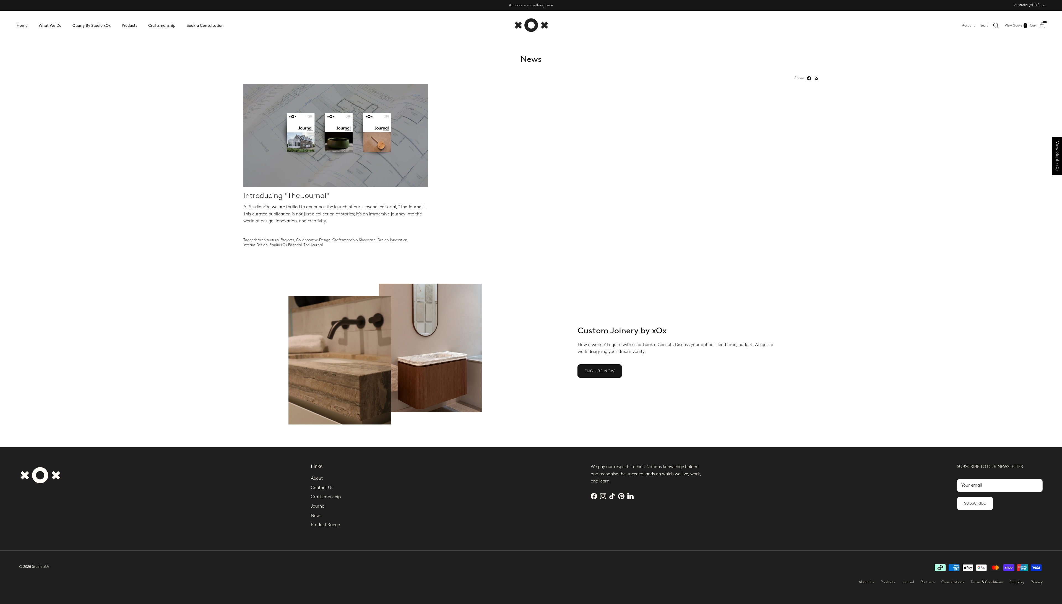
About (317, 478)
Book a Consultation (205, 25)
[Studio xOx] (531, 25)
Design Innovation (392, 240)
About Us (866, 582)
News (316, 516)
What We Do (50, 25)
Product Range (325, 525)
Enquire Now (600, 371)
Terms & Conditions (987, 582)
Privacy (1037, 582)
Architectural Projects (276, 240)
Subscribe (975, 503)
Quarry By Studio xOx (91, 25)
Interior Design (255, 245)
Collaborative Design (313, 240)
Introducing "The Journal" (286, 195)
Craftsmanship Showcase (354, 240)
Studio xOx (41, 566)
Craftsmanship (161, 25)
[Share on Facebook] (809, 78)
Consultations (952, 582)
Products (129, 25)
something (536, 5)
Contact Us (322, 488)
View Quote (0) (1057, 156)
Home (22, 25)
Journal (318, 506)
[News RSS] (816, 78)
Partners (928, 582)
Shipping (1016, 582)
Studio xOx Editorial (286, 245)
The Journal (313, 245)
